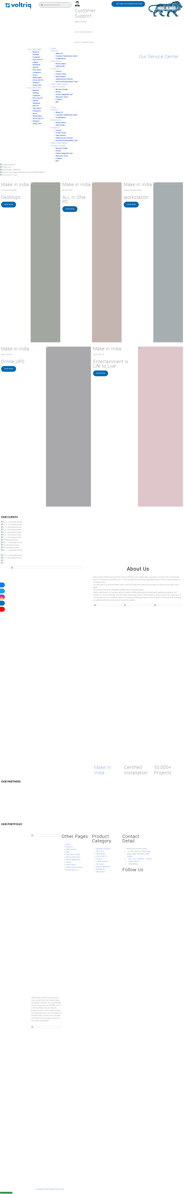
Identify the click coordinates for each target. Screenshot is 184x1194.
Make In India (102, 770)
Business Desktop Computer (36, 54)
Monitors (36, 83)
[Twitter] (142, 879)
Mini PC (36, 67)
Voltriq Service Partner (64, 79)
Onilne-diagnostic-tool (64, 94)
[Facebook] (125, 879)
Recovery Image (62, 89)
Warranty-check (62, 97)
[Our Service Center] (141, 49)
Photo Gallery (56, 61)
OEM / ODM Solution (59, 84)
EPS (57, 102)
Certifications (61, 58)
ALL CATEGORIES (35, 49)
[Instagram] (130, 879)
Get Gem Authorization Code (67, 81)
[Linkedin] (148, 879)
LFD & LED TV (38, 80)
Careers (59, 71)
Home (53, 48)
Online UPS (37, 85)
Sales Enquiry (61, 76)
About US (59, 53)
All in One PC (38, 59)
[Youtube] (136, 879)
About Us (54, 51)
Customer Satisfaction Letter (66, 56)
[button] (92, 104)
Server (35, 75)
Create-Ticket (61, 74)
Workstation (37, 77)
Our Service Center (159, 56)
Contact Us (55, 69)
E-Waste (59, 99)
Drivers (58, 92)
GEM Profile (60, 66)
